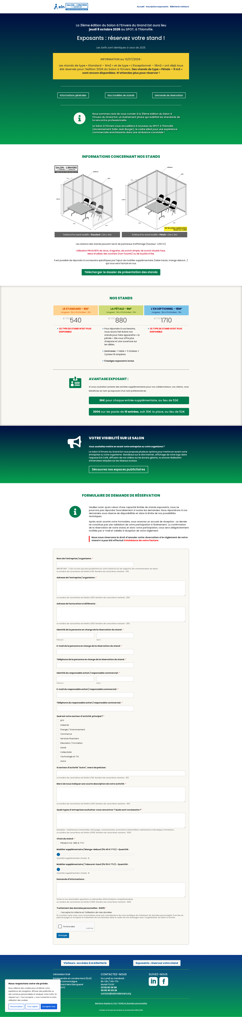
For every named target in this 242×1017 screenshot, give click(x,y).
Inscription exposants (157, 7)
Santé (63, 747)
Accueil (140, 7)
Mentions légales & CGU (106, 1003)
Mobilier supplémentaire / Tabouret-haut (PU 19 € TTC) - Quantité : (92, 864)
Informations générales (73, 95)
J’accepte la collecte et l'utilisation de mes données (86, 912)
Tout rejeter (32, 1006)
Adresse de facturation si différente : (76, 603)
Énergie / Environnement (72, 729)
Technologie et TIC (69, 756)
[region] (32, 995)
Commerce (66, 734)
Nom (99, 640)
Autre (63, 761)
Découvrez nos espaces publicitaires (118, 469)
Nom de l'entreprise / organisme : (75, 558)
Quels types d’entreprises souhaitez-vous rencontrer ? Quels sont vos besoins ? (99, 810)
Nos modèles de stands (121, 95)
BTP (62, 720)
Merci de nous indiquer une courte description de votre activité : (91, 784)
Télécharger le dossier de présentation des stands (121, 272)
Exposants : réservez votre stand (157, 963)
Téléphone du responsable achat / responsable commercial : (90, 703)
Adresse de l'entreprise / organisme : (77, 577)
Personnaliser (16, 1006)
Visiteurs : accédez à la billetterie (85, 963)
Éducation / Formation (71, 743)
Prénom (60, 640)
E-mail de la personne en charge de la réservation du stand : (89, 646)
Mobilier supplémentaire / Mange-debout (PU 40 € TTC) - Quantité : (93, 849)
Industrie (64, 725)
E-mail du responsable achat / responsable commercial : (88, 689)
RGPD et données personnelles (133, 1003)
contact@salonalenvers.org (116, 993)
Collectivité (66, 752)
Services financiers (69, 738)
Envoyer (62, 935)
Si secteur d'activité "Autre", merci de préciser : (82, 767)
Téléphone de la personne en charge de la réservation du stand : (91, 659)
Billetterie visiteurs (179, 7)
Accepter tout (48, 1006)
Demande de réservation (169, 95)
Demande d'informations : (71, 879)
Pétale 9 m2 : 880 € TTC (72, 843)
